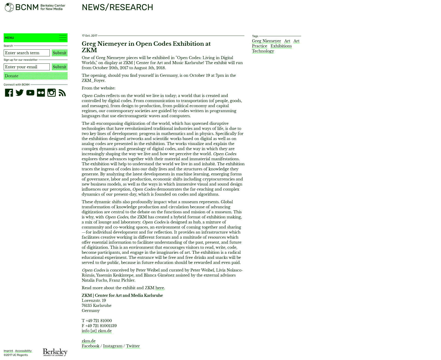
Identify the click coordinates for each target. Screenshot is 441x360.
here (159, 288)
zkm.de (89, 341)
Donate (11, 76)
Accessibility (23, 350)
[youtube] (30, 92)
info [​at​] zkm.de (97, 331)
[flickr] (41, 92)
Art (287, 41)
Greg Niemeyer (266, 41)
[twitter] (19, 92)
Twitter (133, 346)
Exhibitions (281, 46)
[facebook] (9, 92)
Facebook (90, 346)
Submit (59, 53)
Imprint (8, 350)
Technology (263, 51)
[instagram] (51, 92)
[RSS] (62, 92)
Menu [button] (9, 38)
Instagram (112, 346)
